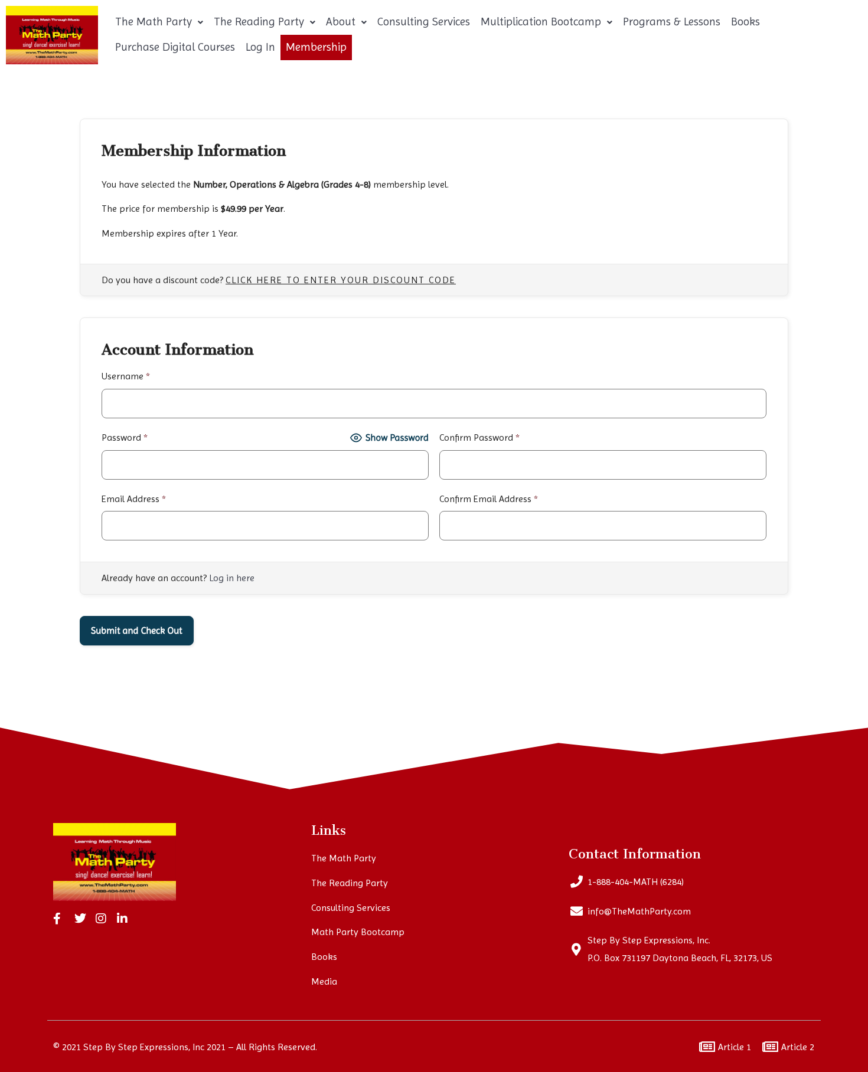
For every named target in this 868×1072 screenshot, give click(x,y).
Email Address (134, 498)
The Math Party (153, 21)
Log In (260, 47)
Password (125, 437)
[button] (159, 22)
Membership (316, 47)
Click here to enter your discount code (341, 280)
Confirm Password (479, 437)
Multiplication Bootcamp (541, 21)
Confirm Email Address (488, 498)
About (340, 21)
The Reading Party (259, 21)
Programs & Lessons (671, 21)
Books (745, 21)
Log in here (231, 577)
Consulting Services (423, 21)
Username (126, 376)
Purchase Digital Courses (175, 47)
